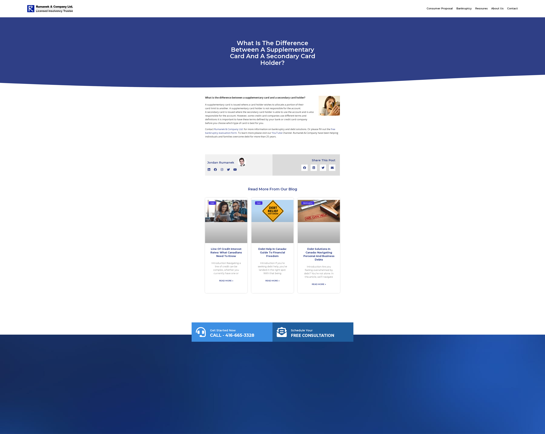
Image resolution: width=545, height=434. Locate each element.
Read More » (226, 280)
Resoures (481, 8)
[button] (304, 168)
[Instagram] (221, 169)
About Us (497, 8)
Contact (512, 8)
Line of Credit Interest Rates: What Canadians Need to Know (226, 252)
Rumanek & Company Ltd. (228, 129)
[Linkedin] (208, 169)
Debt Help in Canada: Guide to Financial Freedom (272, 252)
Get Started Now (223, 330)
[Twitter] (228, 169)
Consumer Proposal (440, 8)
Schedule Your (302, 330)
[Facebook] (215, 169)
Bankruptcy (464, 8)
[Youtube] (234, 169)
